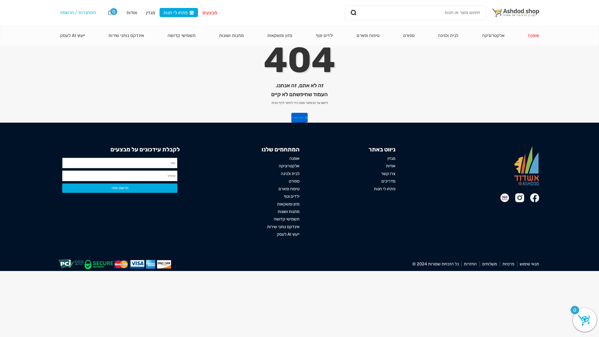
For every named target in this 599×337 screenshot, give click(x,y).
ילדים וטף (324, 35)
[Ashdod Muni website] (526, 166)
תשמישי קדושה (182, 35)
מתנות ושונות (231, 35)
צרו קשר (388, 173)
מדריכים (388, 181)
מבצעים (209, 12)
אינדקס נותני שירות (126, 35)
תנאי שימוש (529, 264)
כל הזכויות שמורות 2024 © (435, 264)
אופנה (533, 35)
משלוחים (489, 264)
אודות (131, 12)
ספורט (409, 35)
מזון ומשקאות (279, 35)
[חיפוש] (354, 12)
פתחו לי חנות (175, 12)
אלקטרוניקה (493, 35)
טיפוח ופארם (368, 35)
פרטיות (508, 264)
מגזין (150, 12)
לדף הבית (297, 117)
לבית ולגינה (448, 35)
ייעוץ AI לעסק (72, 35)
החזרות (470, 264)
